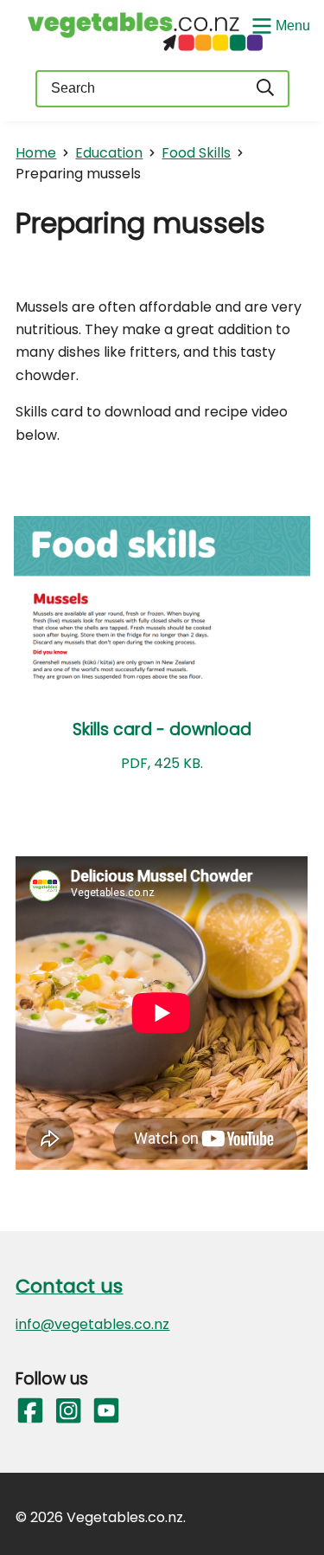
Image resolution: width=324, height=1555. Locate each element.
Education (109, 153)
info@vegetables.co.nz (92, 1324)
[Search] (266, 88)
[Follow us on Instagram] (67, 1411)
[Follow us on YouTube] (105, 1411)
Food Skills (196, 153)
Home (36, 153)
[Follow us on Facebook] (29, 1411)
